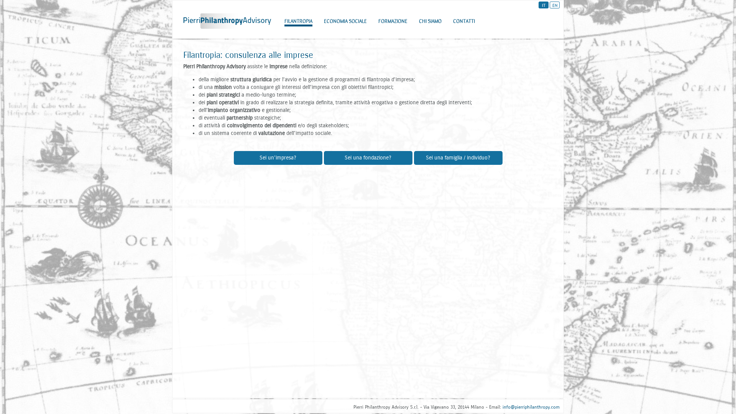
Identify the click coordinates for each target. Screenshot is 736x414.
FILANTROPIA (298, 21)
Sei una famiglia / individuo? (458, 157)
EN (554, 5)
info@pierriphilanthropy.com (531, 407)
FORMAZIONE (392, 21)
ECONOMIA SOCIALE (345, 21)
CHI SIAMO (430, 21)
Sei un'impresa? (278, 157)
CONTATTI (464, 21)
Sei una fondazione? (368, 157)
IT (543, 5)
